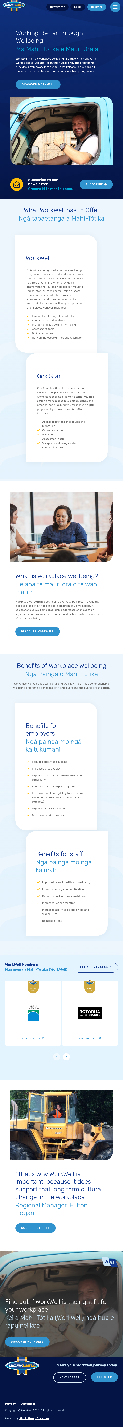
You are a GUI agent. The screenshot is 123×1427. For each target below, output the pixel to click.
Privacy (10, 1403)
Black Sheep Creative (34, 1418)
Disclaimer (28, 1403)
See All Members (94, 967)
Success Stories (35, 1227)
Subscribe (94, 184)
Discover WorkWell (38, 84)
